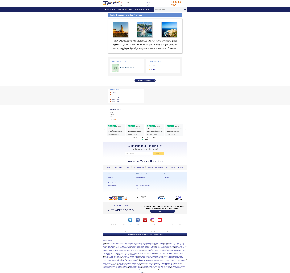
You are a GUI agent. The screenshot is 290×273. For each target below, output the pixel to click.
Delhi (171, 259)
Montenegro (105, 250)
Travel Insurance (140, 180)
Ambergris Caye (131, 256)
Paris (139, 264)
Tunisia (160, 253)
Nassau (115, 264)
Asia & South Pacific (138, 167)
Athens (115, 257)
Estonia (153, 246)
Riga (172, 264)
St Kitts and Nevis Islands (108, 267)
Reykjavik (168, 264)
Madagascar (151, 249)
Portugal (185, 250)
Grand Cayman (153, 260)
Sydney (148, 267)
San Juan (118, 266)
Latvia (121, 249)
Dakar (168, 259)
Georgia (104, 247)
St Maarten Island (124, 267)
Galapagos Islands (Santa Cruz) (132, 260)
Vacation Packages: (107, 240)
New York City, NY (121, 264)
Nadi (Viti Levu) (106, 264)
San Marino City (123, 266)
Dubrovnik (109, 260)
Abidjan (108, 256)
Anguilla (121, 243)
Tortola (116, 269)
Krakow (135, 262)
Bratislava (177, 257)
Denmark (124, 246)
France (176, 246)
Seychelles (144, 251)
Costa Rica (182, 244)
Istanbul (119, 262)
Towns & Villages (116, 97)
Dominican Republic (135, 246)
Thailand (153, 253)
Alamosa (121, 256)
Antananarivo (161, 256)
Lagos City (146, 262)
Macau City (105, 263)
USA (167, 167)
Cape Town (128, 259)
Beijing (140, 257)
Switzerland (140, 253)
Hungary (152, 247)
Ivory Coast (177, 247)
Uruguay (105, 254)
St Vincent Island (132, 267)
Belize (178, 243)
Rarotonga (156, 264)
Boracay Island (171, 257)
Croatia (104, 246)
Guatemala (133, 247)
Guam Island (167, 260)
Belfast (144, 257)
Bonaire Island (164, 257)
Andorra (117, 243)
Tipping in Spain (115, 101)
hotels (153, 65)
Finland (173, 246)
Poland (180, 250)
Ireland (167, 247)
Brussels (181, 257)
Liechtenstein (126, 249)
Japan (104, 249)
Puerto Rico (105, 251)
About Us (110, 177)
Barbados (170, 243)
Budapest (110, 259)
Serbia (140, 251)
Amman (136, 256)
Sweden (135, 253)
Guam (129, 247)
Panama (164, 250)
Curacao (108, 246)
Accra (112, 256)
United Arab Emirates (178, 253)
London (166, 262)
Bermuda (182, 243)
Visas (137, 182)
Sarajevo (155, 266)
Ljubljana (159, 262)
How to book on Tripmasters (143, 185)
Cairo (120, 259)
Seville (111, 116)
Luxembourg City (182, 262)
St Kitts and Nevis (106, 253)
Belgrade (148, 257)
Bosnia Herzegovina (115, 244)
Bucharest (105, 259)
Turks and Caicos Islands (127, 269)
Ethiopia (157, 246)
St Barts (182, 251)
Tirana (169, 267)
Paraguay (169, 250)
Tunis (120, 269)
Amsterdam (141, 256)
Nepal (124, 250)
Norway (156, 250)
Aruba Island (105, 257)
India (159, 247)
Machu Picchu (111, 263)
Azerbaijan (156, 243)
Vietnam (122, 254)
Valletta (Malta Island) (140, 269)
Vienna (153, 269)
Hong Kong (147, 247)
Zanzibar (165, 269)
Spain (174, 251)
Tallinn (158, 267)
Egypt (146, 246)
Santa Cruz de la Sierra (132, 266)
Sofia (178, 266)
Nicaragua (141, 250)
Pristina (146, 264)
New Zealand (135, 250)
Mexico (178, 249)
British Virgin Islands (132, 244)
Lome (162, 262)
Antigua (166, 256)
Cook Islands (177, 244)
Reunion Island (162, 264)
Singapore (150, 251)
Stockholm (144, 267)
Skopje (174, 266)
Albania (110, 243)
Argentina (136, 243)
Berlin (152, 257)
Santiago (150, 266)
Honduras (142, 247)
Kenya (111, 249)
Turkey (164, 253)
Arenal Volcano (178, 256)
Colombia (171, 244)
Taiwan (144, 253)
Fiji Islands (168, 246)
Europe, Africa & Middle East (113, 241)
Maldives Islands (127, 263)
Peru (172, 250)
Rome (113, 266)
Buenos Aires (115, 259)
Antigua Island (172, 256)
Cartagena (137, 259)
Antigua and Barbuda (128, 243)
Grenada (125, 247)
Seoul (159, 266)
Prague (142, 264)
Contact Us (110, 180)
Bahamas (161, 243)
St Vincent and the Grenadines (126, 253)
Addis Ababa (116, 256)
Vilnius (156, 269)
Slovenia (159, 251)
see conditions (143, 199)
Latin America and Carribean (135, 241)
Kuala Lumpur (140, 262)
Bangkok (129, 257)
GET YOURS (162, 211)
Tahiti (152, 267)
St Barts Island (182, 266)
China (167, 244)
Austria (151, 243)
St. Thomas (139, 267)
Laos (118, 249)
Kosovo (115, 249)
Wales (126, 254)
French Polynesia (182, 246)
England (149, 246)
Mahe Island (121, 263)
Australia (148, 243)
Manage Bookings (140, 177)
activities (153, 69)
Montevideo (175, 263)
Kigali (128, 262)
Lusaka (177, 262)
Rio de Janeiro (177, 264)
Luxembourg (136, 249)
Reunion (113, 251)
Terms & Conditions (112, 182)
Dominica (129, 246)
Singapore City (169, 266)
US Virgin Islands (110, 254)
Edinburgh (114, 260)
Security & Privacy (112, 185)
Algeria (113, 243)
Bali (125, 257)
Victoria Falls (148, 269)
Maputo (138, 263)
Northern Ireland (151, 250)
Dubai (185, 259)
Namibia (121, 250)
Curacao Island (163, 259)
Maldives (161, 249)
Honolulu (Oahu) (113, 262)
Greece (121, 247)
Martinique (169, 249)
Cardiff (132, 259)
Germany (109, 247)
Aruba (144, 243)
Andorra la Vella (147, 256)
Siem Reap (163, 266)
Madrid (111, 112)
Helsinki (172, 260)
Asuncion (111, 257)
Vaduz (134, 269)
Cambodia (143, 244)
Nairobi (111, 264)
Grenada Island (160, 260)
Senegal (136, 251)
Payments (166, 177)
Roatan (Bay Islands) (107, 266)
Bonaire (108, 244)
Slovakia (154, 251)
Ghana (113, 247)
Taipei (155, 267)
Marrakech (142, 263)
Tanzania (149, 253)
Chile (164, 244)
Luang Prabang (171, 262)
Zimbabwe (134, 254)
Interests (138, 191)
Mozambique (115, 250)
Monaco (182, 249)
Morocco (110, 250)
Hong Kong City (106, 262)
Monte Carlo (163, 263)
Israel (170, 247)
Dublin (104, 260)
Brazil (126, 244)
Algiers (125, 256)
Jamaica (182, 247)
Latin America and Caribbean (155, 167)
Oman (160, 250)
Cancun (123, 259)
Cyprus (112, 246)
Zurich (168, 269)
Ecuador (142, 246)
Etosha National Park (121, 260)
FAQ (113, 94)
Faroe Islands (163, 246)
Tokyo (172, 267)
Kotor (132, 262)
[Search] (185, 9)
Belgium (174, 243)
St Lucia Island (117, 267)
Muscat (179, 263)
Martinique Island (149, 263)
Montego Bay (169, 263)
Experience (114, 92)
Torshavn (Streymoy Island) (108, 269)
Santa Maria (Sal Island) (143, 266)
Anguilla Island (155, 256)
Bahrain (165, 243)
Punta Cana (151, 264)
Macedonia (146, 249)
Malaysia (157, 249)
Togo (157, 253)
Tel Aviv (165, 267)
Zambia (129, 254)
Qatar (110, 251)
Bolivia (104, 244)
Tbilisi (161, 267)
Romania (118, 251)
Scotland (132, 251)
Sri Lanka (178, 251)
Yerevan (160, 269)
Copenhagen (156, 259)
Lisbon (154, 262)
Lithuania (131, 249)
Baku (123, 257)
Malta (165, 249)
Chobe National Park (144, 259)
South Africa (163, 251)
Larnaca (150, 262)
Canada (180, 167)
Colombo (151, 259)
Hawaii (173, 167)
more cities (113, 119)
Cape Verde (152, 244)
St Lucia (112, 253)
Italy (173, 247)
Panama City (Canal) (133, 264)
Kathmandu (124, 262)
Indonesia (163, 247)
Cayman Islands (159, 244)
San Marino (127, 251)
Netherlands (129, 250)
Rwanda (122, 251)
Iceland (155, 247)
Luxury (109, 167)
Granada (148, 260)
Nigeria (145, 250)
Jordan (107, 249)
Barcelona (112, 114)
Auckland (119, 257)
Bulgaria (138, 244)
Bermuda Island (157, 257)
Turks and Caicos (169, 253)
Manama (134, 263)
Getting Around (115, 99)
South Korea (169, 251)
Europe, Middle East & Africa (122, 167)
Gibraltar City (142, 260)
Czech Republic (118, 246)
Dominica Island (179, 259)
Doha (174, 259)
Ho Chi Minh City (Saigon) (180, 260)
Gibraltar (117, 247)
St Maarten (117, 253)
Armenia (140, 243)
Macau (141, 249)
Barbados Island (134, 257)
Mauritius (174, 249)
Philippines (176, 250)
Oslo (127, 264)
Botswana (122, 244)
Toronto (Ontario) (177, 267)
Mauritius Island (156, 263)
